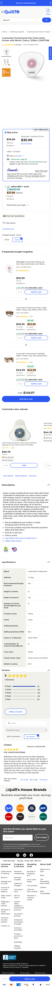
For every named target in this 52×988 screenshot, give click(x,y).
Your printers (32, 885)
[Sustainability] (7, 549)
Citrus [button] (7, 240)
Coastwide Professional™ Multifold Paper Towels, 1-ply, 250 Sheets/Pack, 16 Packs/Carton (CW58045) (31, 355)
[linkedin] (24, 855)
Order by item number (32, 891)
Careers (43, 887)
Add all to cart (26, 399)
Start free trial (41, 171)
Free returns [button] (10, 223)
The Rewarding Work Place (44, 881)
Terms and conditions (23, 844)
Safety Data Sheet (13, 541)
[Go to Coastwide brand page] (20, 808)
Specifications (21, 476)
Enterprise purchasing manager (18, 922)
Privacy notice (25, 973)
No (33, 780)
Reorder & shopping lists (31, 873)
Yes (24, 780)
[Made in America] (15, 549)
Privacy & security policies (4, 920)
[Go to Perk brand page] (43, 808)
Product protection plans (18, 936)
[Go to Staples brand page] (9, 817)
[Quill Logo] (11, 11)
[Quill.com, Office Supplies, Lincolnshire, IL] (9, 958)
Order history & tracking (6, 872)
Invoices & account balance (5, 889)
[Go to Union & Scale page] (31, 817)
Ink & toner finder (31, 881)
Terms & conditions (8, 973)
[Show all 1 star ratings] (23, 699)
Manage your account (6, 882)
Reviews (32, 476)
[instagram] (18, 855)
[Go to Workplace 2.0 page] (43, 817)
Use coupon (41, 837)
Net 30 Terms (17, 897)
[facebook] (31, 855)
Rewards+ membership (19, 872)
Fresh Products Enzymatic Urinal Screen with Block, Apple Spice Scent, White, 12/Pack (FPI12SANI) (19, 444)
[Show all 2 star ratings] (24, 696)
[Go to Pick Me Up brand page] (31, 808)
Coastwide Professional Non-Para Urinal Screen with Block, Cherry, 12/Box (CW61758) (30, 263)
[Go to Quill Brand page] (9, 808)
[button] (51, 2)
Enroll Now (26, 144)
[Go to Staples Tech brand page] (20, 817)
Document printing (18, 915)
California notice (39, 973)
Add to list (9, 229)
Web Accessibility (45, 892)
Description (8, 476)
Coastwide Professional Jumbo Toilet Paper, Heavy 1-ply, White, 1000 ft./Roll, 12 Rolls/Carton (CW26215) (32, 309)
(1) (38, 686)
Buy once (12, 132)
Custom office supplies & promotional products (19, 906)
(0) (39, 689)
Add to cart (29, 979)
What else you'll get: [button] (16, 205)
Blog (42, 875)
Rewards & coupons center (31, 898)
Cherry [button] (17, 240)
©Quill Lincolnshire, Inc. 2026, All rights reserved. (19, 965)
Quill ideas (18, 942)
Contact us (5, 926)
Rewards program (17, 878)
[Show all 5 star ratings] (24, 686)
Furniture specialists (18, 929)
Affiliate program (17, 947)
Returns (4, 877)
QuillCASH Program (18, 884)
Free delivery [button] (8, 460)
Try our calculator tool (34, 176)
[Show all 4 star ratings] (24, 689)
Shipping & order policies (5, 904)
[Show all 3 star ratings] (24, 692)
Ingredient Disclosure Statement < (21, 538)
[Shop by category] (2, 12)
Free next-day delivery (15, 216)
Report (45, 780)
